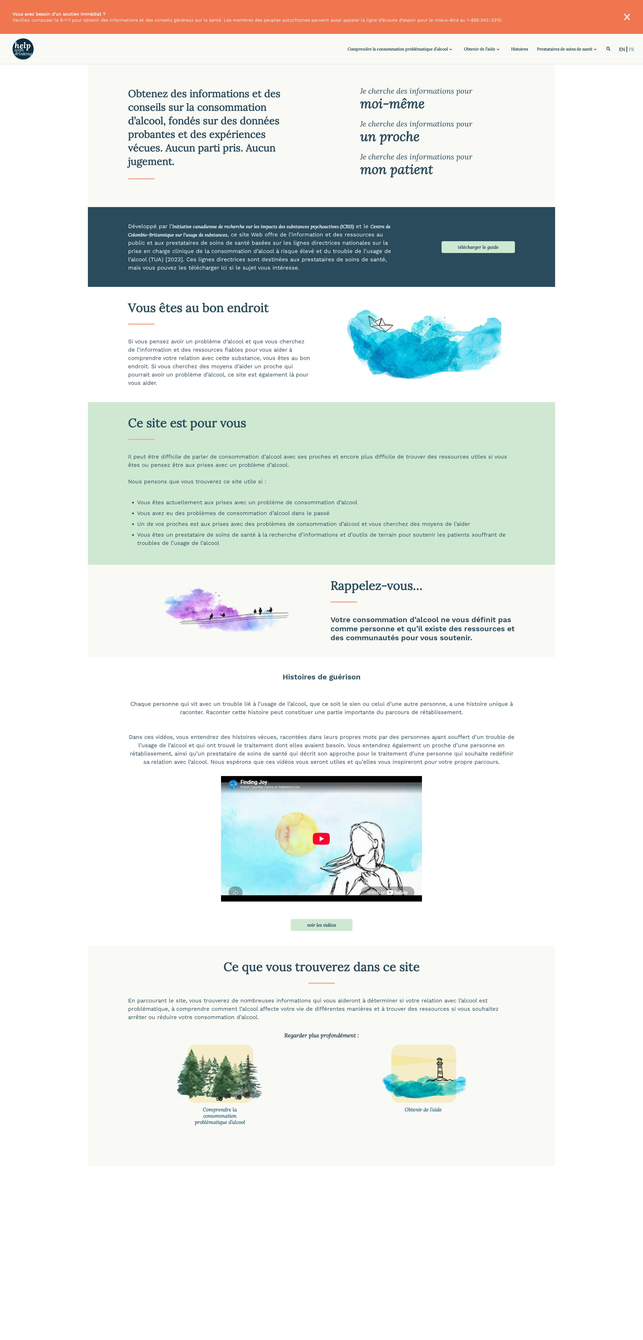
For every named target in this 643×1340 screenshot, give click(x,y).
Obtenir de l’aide (479, 48)
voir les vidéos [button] (321, 925)
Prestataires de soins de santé (565, 48)
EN (622, 49)
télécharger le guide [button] (478, 247)
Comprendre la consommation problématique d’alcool (398, 48)
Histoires (519, 48)
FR (631, 49)
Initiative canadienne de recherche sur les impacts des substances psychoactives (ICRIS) (263, 226)
